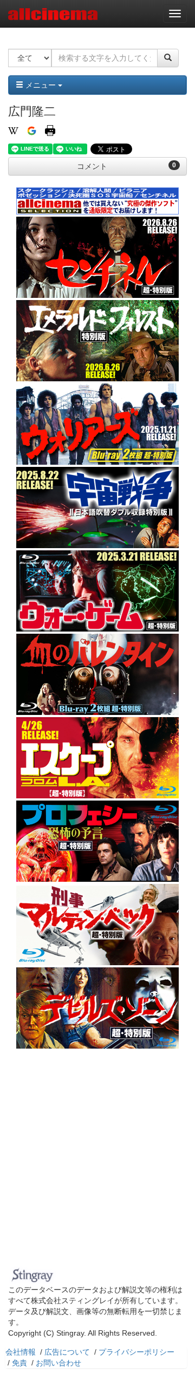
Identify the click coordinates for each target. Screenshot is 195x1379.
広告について (67, 1352)
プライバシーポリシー (136, 1352)
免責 (19, 1362)
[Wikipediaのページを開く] (13, 130)
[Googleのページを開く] (32, 130)
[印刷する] (50, 130)
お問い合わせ (58, 1362)
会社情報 (20, 1352)
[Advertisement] (97, 1160)
